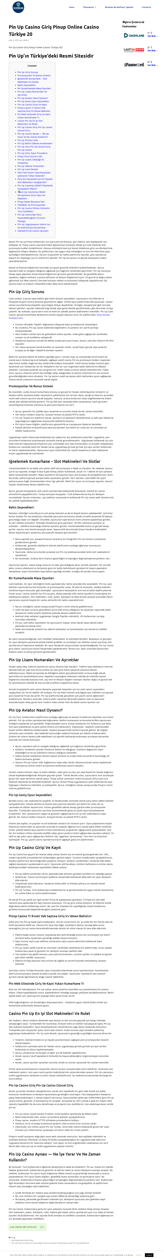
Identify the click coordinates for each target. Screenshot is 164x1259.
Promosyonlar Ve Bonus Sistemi (34, 75)
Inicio (71, 7)
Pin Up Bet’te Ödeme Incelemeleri (35, 143)
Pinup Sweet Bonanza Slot (31, 201)
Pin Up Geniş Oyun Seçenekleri (33, 101)
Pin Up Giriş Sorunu (28, 72)
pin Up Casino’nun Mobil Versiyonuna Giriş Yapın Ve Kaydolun (31, 195)
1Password (88, 7)
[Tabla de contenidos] (42, 1227)
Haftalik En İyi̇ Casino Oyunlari (33, 230)
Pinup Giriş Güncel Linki (30, 156)
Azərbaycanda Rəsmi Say (22, 1240)
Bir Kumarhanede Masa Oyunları (34, 88)
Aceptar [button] (149, 1255)
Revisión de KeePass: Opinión (119, 7)
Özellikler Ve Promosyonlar (32, 204)
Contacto (146, 7)
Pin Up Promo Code (28, 140)
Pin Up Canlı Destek (28, 169)
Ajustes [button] (139, 1255)
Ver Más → (153, 36)
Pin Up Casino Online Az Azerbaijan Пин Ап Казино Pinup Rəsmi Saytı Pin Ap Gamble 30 (50, 1243)
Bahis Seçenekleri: (27, 85)
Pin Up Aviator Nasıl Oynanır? (33, 98)
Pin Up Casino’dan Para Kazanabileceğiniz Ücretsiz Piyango (31, 218)
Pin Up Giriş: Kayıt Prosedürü (33, 153)
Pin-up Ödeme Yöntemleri (31, 166)
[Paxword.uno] (18, 7)
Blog (13, 1237)
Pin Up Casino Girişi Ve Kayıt (32, 104)
